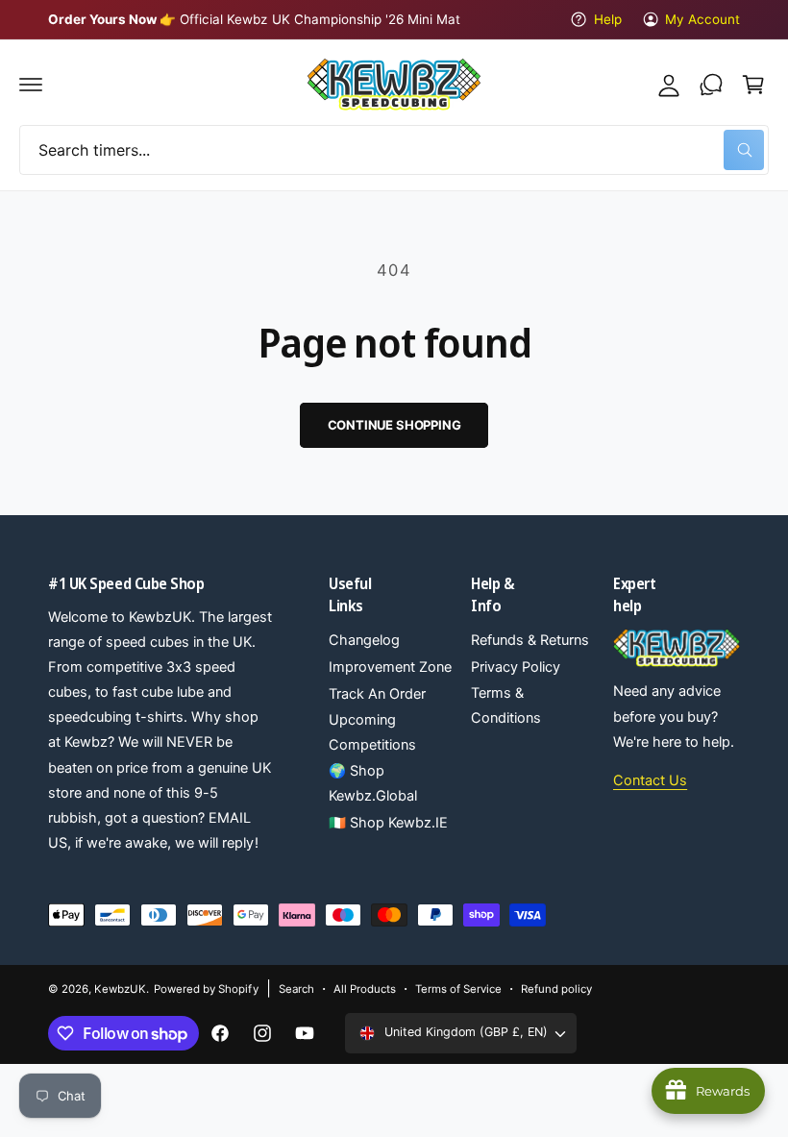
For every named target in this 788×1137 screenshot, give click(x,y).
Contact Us (650, 780)
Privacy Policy (515, 667)
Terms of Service (458, 989)
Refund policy (556, 989)
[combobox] (394, 150)
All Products (364, 989)
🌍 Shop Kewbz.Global (373, 783)
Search (296, 989)
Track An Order (377, 694)
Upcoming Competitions (372, 732)
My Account (702, 19)
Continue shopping (394, 425)
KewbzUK (120, 989)
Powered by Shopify (206, 989)
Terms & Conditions (506, 705)
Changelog (364, 640)
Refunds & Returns (530, 640)
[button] (31, 84)
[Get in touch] (711, 84)
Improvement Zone (390, 667)
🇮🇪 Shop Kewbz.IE (388, 822)
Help (607, 19)
